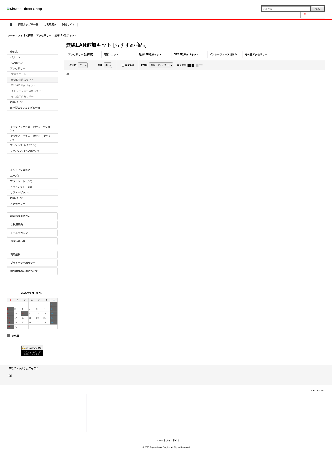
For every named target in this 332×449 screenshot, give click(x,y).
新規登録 (292, 15)
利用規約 (15, 254)
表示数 (73, 65)
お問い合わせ (17, 241)
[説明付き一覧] (200, 65)
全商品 (14, 51)
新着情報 (175, 398)
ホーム (15, 398)
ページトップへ (317, 391)
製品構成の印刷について (24, 271)
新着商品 (95, 404)
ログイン (277, 15)
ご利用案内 (16, 224)
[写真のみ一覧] (192, 65)
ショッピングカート (21, 409)
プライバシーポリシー (22, 262)
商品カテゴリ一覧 (99, 398)
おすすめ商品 (97, 409)
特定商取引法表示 (20, 216)
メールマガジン (19, 232)
